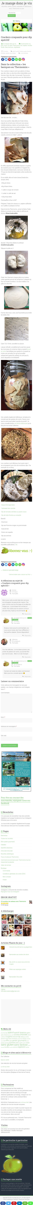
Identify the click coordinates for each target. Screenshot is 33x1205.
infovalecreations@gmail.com (10, 991)
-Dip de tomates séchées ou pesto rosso (13, 512)
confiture (3, 1037)
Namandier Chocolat (15, 977)
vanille (11, 1047)
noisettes (28, 1038)
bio (21, 45)
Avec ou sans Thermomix (12, 45)
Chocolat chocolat (6, 851)
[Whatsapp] (16, 59)
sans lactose (13, 53)
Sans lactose (9, 47)
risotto (24, 1042)
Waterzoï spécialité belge (9, 570)
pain (11, 1041)
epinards (3, 1038)
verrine (27, 1047)
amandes (4, 1032)
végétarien (17, 47)
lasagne (24, 1038)
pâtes (17, 1043)
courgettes (9, 1037)
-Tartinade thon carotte (8, 508)
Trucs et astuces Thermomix (10, 857)
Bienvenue (4, 835)
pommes (12, 1043)
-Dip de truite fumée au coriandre (11, 515)
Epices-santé (5, 1060)
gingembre (20, 1038)
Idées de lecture (6, 865)
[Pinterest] (9, 59)
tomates (6, 1047)
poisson (3, 1042)
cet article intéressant (21, 423)
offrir (7, 1041)
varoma (15, 1047)
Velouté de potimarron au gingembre (20, 947)
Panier (5, 880)
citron (29, 1035)
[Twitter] (6, 59)
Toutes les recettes (7, 838)
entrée (27, 1037)
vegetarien (21, 1047)
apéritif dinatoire (20, 51)
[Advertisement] (16, 1011)
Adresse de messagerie (9, 726)
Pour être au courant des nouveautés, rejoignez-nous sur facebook (15, 800)
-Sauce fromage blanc (8, 505)
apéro (28, 1033)
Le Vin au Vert (5, 1067)
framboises (14, 1038)
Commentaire (5, 693)
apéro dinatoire (27, 51)
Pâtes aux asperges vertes (17, 969)
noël (4, 1040)
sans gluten (7, 1044)
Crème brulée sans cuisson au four (20, 574)
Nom (3, 717)
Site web (3, 735)
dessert (15, 1037)
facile (6, 1038)
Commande (6, 871)
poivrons (7, 1042)
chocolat (23, 1034)
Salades (3, 845)
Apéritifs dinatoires (6, 848)
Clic (16, 544)
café (12, 1035)
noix (2, 1040)
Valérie (3, 989)
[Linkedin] (13, 59)
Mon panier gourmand (8, 841)
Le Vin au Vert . (24, 1102)
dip (19, 1037)
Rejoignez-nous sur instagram (10, 892)
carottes (16, 1035)
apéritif (14, 51)
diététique (23, 1037)
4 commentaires (24, 53)
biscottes (3, 53)
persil (27, 1040)
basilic (9, 1035)
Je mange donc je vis (16, 3)
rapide (25, 45)
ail (1, 1032)
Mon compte (7, 877)
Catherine (14, 639)
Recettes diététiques (7, 854)
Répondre (28, 614)
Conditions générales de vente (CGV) (14, 874)
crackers (7, 53)
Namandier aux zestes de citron (19, 954)
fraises (10, 1038)
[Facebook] (2, 59)
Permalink (15, 593)
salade (27, 1043)
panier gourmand (19, 1041)
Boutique (3, 868)
